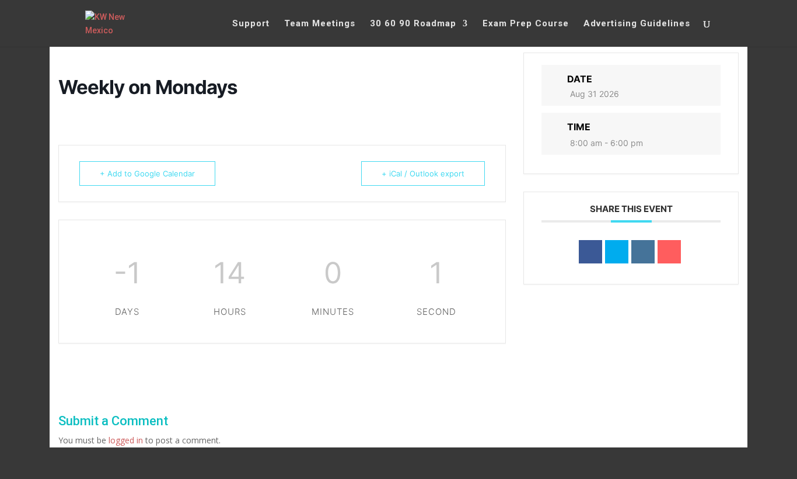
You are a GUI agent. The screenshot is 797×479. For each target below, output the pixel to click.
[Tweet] (616, 251)
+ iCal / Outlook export (423, 173)
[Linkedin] (643, 251)
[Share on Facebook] (590, 251)
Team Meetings (319, 24)
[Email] (669, 251)
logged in (126, 440)
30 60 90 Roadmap (413, 24)
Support (251, 24)
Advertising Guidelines (636, 24)
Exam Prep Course (526, 24)
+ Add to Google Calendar (147, 173)
